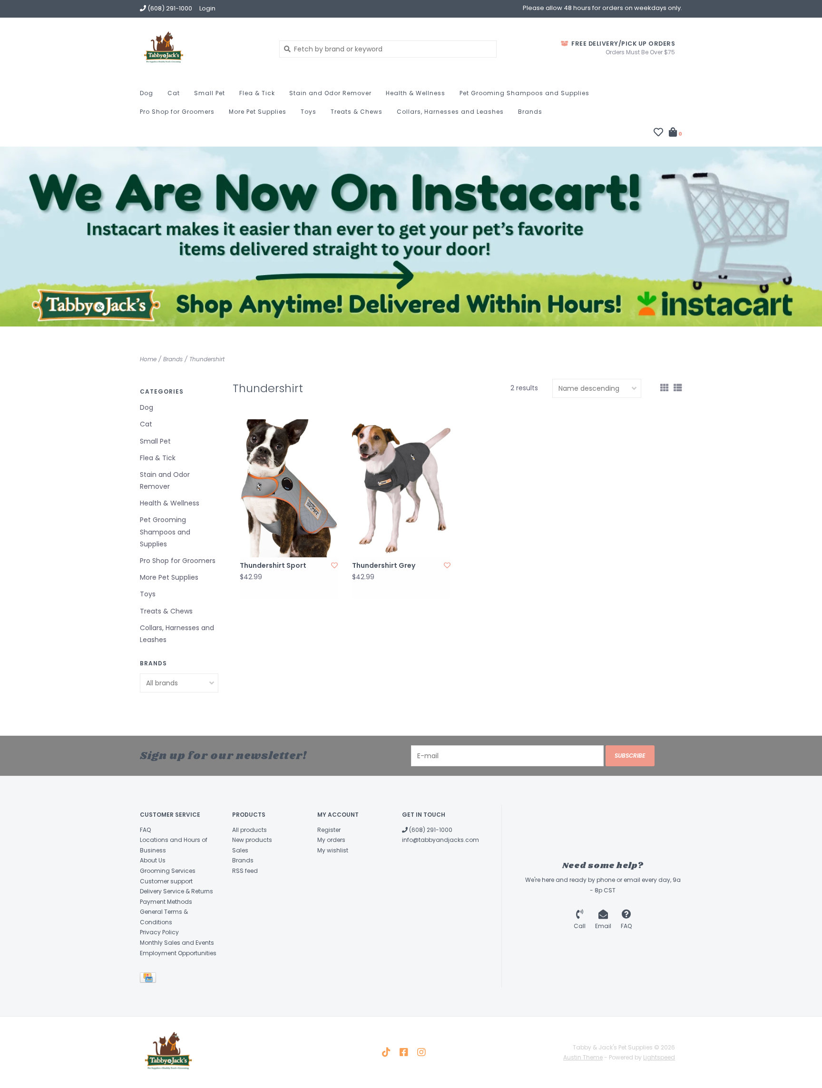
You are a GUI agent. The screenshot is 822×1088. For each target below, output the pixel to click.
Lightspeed (659, 1057)
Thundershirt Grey (383, 565)
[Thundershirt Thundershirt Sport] (289, 488)
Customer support (166, 881)
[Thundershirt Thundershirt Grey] (401, 488)
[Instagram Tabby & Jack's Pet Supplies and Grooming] (421, 1052)
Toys (308, 112)
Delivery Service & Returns (176, 891)
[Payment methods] (149, 980)
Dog (146, 93)
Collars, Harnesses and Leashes (450, 112)
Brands (530, 112)
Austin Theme (583, 1057)
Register (329, 830)
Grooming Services (168, 871)
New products (252, 840)
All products (249, 830)
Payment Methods (166, 902)
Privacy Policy (159, 932)
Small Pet (209, 93)
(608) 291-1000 (430, 830)
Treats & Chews (356, 112)
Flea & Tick (257, 93)
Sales (240, 850)
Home (148, 359)
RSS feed (245, 871)
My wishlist (332, 850)
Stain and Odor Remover (330, 93)
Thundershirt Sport (273, 565)
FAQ (145, 830)
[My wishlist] (658, 133)
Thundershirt (207, 359)
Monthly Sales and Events (177, 943)
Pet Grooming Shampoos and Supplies (524, 93)
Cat (173, 93)
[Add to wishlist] (334, 565)
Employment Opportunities (178, 953)
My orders (331, 840)
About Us (153, 860)
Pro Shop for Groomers (177, 112)
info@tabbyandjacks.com (440, 840)
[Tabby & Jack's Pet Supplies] (202, 48)
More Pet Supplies (257, 112)
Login (207, 8)
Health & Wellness (415, 93)
